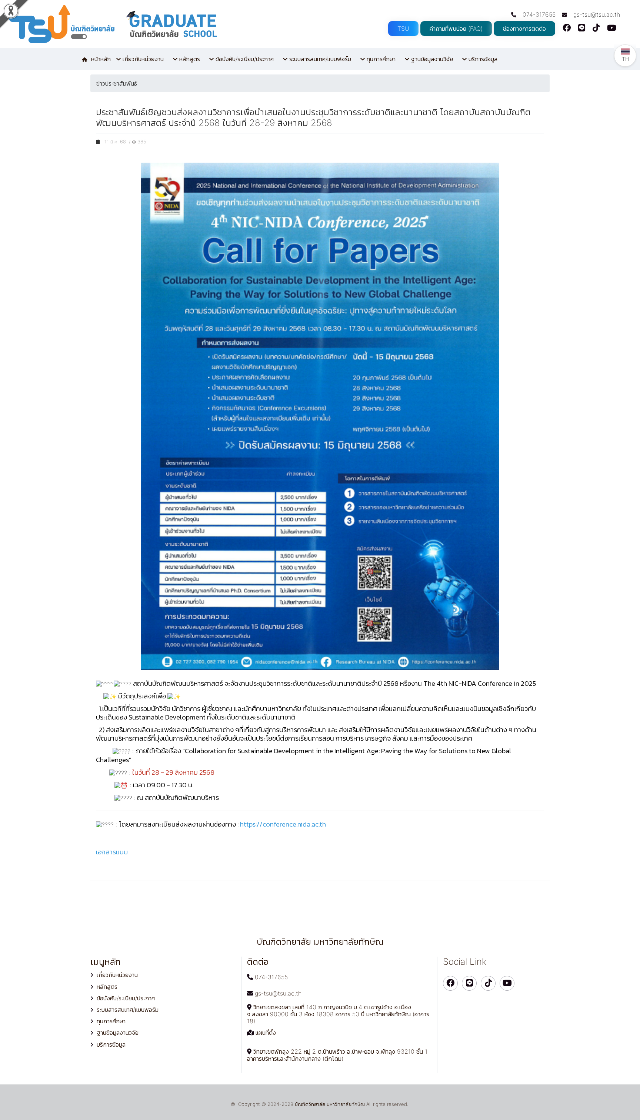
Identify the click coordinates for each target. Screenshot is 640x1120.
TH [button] (625, 59)
